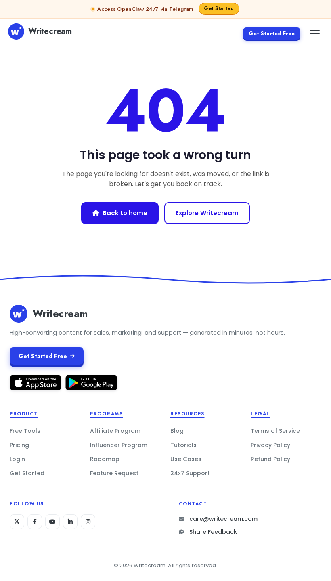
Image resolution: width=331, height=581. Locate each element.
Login (17, 459)
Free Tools (25, 431)
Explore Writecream (207, 213)
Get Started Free (272, 33)
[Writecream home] (18, 314)
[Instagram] (88, 521)
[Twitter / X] (17, 521)
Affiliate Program (115, 431)
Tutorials (183, 445)
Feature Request (114, 473)
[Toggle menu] (315, 33)
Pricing (19, 445)
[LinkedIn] (70, 521)
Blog (177, 431)
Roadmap (104, 459)
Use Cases (185, 459)
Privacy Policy (270, 445)
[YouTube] (52, 521)
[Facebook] (34, 521)
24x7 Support (190, 473)
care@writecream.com (223, 519)
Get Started (27, 473)
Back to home (125, 213)
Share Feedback (213, 532)
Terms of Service (275, 431)
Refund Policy (270, 459)
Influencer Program (118, 445)
